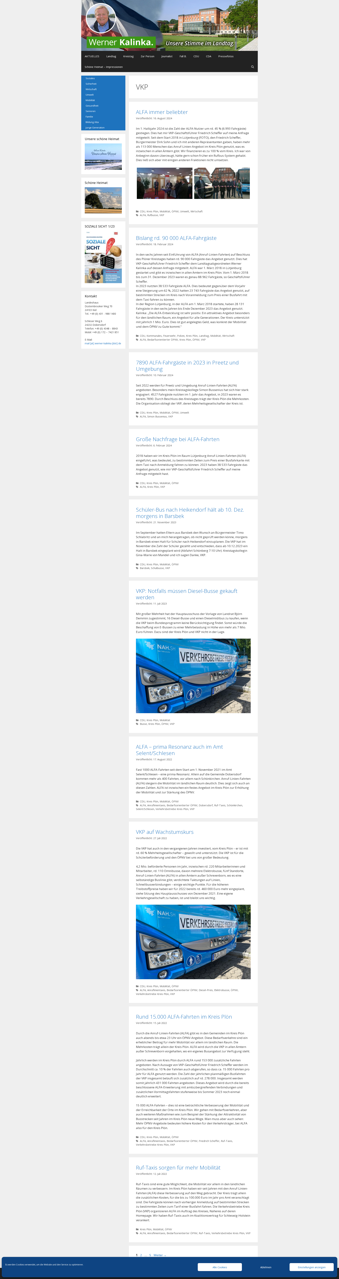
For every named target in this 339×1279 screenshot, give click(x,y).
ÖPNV (175, 211)
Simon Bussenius (157, 416)
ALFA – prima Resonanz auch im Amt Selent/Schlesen (179, 750)
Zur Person (147, 56)
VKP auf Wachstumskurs (165, 831)
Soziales (90, 78)
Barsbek (145, 568)
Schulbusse (157, 568)
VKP (161, 215)
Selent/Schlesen (145, 809)
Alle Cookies (220, 1267)
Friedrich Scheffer (209, 1141)
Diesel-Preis (206, 990)
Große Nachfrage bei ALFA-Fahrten (177, 439)
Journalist (167, 56)
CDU (196, 56)
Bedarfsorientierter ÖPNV (162, 339)
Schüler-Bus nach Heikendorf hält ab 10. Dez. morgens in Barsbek (190, 513)
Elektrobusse (221, 990)
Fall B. (183, 56)
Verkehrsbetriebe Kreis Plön (172, 809)
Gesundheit (92, 105)
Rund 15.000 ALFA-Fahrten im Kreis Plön (184, 1016)
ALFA (143, 215)
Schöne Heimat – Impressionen (104, 67)
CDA (208, 56)
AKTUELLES (92, 56)
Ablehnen (265, 1267)
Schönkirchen (234, 805)
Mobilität (165, 211)
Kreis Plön (152, 211)
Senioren (91, 111)
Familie (89, 116)
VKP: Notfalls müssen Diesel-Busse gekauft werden (186, 594)
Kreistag (128, 56)
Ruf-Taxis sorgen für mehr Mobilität (178, 1167)
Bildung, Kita (92, 122)
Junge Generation (95, 127)
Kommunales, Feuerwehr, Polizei (166, 335)
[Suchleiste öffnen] (252, 66)
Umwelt (184, 211)
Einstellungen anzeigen (312, 1267)
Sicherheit (91, 83)
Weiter (160, 1255)
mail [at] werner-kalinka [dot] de (103, 343)
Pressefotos (226, 56)
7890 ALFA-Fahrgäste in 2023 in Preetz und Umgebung (187, 365)
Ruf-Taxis (219, 805)
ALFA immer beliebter (162, 112)
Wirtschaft (197, 211)
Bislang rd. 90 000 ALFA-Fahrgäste (176, 237)
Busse (143, 724)
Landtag (111, 56)
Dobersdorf (206, 805)
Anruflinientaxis (156, 805)
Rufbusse (152, 215)
